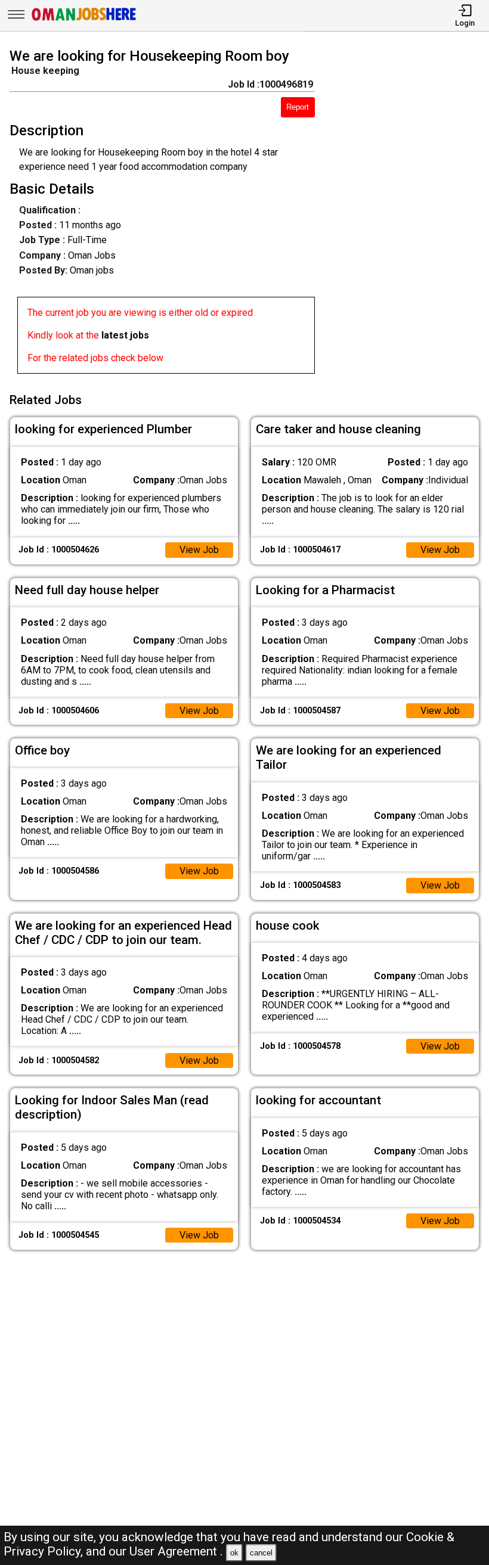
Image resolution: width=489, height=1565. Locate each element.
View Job (199, 549)
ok (234, 1552)
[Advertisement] (408, 213)
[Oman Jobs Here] (84, 20)
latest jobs (125, 335)
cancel (261, 1552)
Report (297, 107)
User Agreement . (176, 1551)
